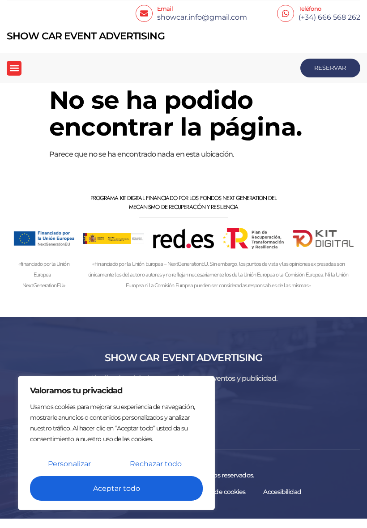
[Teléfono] (285, 13)
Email (165, 8)
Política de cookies (219, 492)
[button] (14, 68)
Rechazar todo (156, 464)
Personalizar (69, 464)
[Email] (144, 13)
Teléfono (310, 8)
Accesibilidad (282, 492)
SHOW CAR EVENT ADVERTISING (86, 36)
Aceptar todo (116, 488)
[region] (116, 443)
